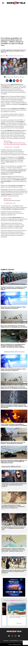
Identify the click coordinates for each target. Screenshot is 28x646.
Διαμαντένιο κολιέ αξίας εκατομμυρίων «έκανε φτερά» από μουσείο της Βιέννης (13, 307)
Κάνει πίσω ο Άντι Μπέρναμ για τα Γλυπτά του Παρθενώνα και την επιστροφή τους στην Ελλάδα (14, 326)
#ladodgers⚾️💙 (8, 143)
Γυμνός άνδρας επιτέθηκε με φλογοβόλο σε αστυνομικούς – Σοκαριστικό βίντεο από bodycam (14, 425)
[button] (7, 80)
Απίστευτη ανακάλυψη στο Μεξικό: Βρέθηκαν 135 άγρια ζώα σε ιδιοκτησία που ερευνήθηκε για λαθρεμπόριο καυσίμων (14, 461)
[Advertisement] (14, 21)
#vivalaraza (15, 143)
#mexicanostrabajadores (20, 144)
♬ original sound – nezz (10, 203)
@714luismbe (7, 141)
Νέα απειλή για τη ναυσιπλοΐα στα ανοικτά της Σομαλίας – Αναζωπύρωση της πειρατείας (13, 443)
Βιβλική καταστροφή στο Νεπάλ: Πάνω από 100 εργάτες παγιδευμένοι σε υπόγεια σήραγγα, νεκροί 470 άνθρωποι (14, 406)
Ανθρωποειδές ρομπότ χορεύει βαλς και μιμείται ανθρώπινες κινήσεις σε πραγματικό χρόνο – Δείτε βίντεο (14, 571)
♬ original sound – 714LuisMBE (11, 147)
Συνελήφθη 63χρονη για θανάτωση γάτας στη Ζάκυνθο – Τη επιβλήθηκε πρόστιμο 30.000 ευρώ (13, 528)
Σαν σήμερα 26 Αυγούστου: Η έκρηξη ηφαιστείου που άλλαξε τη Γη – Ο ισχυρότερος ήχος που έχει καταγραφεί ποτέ (13, 506)
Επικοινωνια (22, 640)
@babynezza (7, 198)
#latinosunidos (21, 143)
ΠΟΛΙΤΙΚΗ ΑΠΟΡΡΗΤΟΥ (14, 640)
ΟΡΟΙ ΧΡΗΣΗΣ (5, 640)
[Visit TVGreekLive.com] (14, 587)
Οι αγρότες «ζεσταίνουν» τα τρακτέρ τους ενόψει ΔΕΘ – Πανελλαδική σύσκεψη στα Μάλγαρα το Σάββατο (14, 288)
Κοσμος (21, 352)
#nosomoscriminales (9, 144)
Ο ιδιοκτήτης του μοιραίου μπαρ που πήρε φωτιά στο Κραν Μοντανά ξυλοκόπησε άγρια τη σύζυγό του (14, 485)
